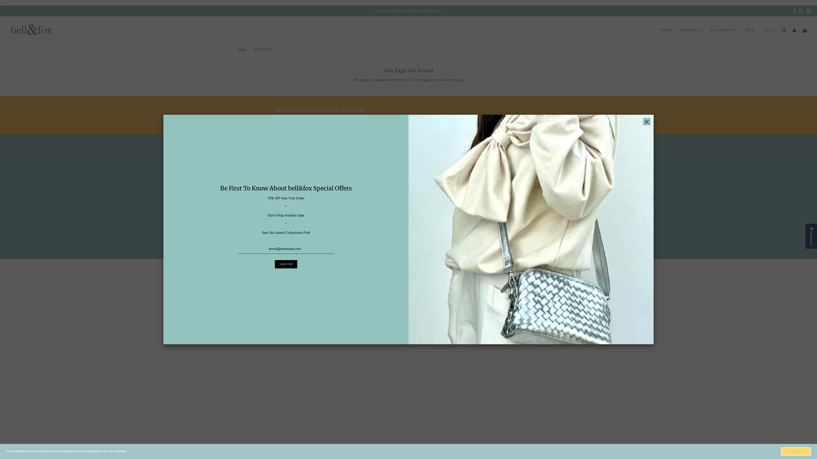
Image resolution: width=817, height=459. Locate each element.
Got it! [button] (796, 451)
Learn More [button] (137, 451)
